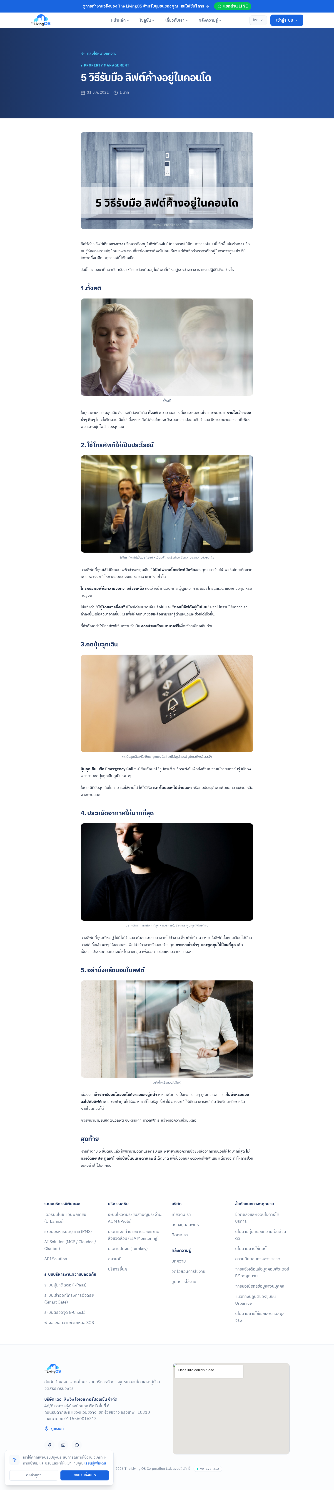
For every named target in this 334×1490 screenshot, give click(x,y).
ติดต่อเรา (180, 1235)
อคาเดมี (115, 1259)
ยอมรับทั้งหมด (85, 1475)
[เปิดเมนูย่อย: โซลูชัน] (153, 20)
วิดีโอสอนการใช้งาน (188, 1271)
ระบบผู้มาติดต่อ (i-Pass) (65, 1285)
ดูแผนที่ (57, 1428)
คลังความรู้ (208, 20)
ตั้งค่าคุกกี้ (34, 1475)
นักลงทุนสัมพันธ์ (185, 1225)
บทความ (179, 1261)
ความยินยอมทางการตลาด (257, 1259)
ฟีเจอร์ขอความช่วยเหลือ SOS (69, 1322)
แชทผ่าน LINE (235, 6)
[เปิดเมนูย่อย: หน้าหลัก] (128, 20)
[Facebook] (49, 1445)
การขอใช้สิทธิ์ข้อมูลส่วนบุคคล (259, 1286)
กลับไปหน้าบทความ (102, 53)
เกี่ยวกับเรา (174, 20)
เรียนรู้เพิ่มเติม (95, 1463)
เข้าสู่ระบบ (284, 20)
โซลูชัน (145, 20)
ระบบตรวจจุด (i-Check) (64, 1312)
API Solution (55, 1259)
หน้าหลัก (118, 20)
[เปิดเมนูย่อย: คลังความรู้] (220, 20)
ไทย (255, 20)
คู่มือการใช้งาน (184, 1281)
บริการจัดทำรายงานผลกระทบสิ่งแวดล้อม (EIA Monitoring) (133, 1235)
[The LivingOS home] (41, 20)
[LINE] (77, 1445)
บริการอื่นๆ (117, 1269)
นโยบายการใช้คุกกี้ (251, 1248)
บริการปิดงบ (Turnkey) (128, 1248)
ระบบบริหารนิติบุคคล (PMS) (68, 1231)
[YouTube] (63, 1445)
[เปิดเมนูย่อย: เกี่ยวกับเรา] (186, 20)
